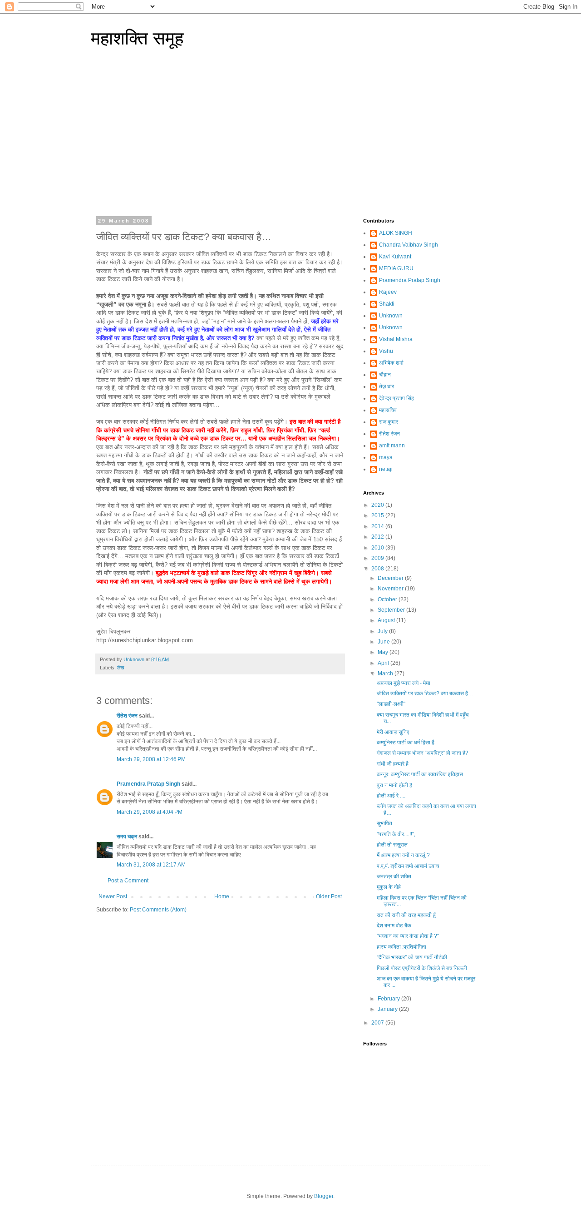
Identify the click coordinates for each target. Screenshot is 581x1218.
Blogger (323, 1196)
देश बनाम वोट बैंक (394, 925)
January (388, 1009)
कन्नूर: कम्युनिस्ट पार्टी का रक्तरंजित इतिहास (420, 774)
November (391, 588)
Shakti (386, 304)
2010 (378, 548)
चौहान (385, 374)
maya (386, 457)
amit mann (392, 445)
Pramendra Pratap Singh (148, 784)
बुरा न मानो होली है (394, 785)
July (383, 631)
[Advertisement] (290, 138)
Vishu (386, 351)
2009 (378, 558)
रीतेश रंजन (127, 716)
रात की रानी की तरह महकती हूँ (406, 915)
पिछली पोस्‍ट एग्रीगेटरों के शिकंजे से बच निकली (422, 968)
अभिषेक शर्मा (391, 363)
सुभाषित (384, 823)
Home (221, 896)
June (384, 642)
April (384, 663)
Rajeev (388, 292)
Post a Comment (128, 880)
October (388, 599)
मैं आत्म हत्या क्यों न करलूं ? (403, 855)
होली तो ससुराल (392, 845)
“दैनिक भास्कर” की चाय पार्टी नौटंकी (412, 957)
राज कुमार (388, 422)
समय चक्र (127, 836)
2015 (378, 515)
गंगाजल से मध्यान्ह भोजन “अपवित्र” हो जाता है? (422, 753)
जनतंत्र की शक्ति (394, 876)
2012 (378, 537)
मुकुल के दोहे (389, 887)
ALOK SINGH (395, 233)
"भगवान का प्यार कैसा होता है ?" (408, 936)
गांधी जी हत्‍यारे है (393, 764)
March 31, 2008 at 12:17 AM (151, 865)
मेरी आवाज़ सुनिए (393, 732)
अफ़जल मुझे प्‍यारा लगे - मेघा (403, 683)
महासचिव (388, 410)
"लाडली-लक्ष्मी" (391, 704)
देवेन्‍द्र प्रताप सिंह (396, 398)
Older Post (329, 896)
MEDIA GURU (396, 268)
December (391, 578)
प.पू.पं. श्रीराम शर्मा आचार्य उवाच (408, 866)
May (383, 652)
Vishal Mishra (396, 339)
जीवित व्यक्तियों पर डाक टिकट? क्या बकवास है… (425, 693)
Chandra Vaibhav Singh (408, 245)
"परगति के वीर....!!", (396, 834)
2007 (378, 1023)
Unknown (391, 315)
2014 (378, 526)
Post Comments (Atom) (158, 909)
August (387, 620)
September (392, 610)
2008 (378, 568)
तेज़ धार (386, 386)
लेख (120, 667)
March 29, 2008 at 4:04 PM (149, 812)
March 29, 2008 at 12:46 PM (151, 759)
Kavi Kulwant (395, 256)
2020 (378, 505)
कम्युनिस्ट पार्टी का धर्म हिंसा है (405, 742)
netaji (386, 469)
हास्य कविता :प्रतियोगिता (401, 947)
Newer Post (112, 896)
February (389, 998)
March (386, 673)
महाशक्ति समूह (137, 38)
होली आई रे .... (391, 795)
